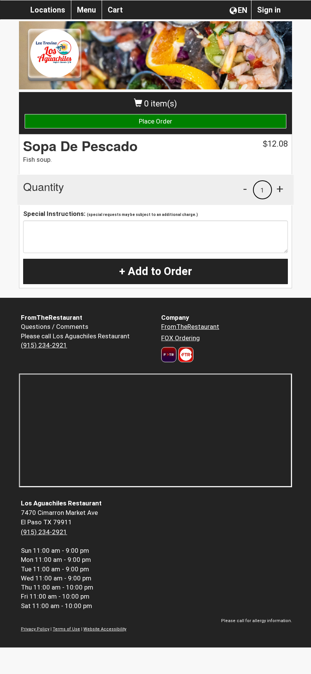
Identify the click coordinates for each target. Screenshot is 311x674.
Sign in (269, 9)
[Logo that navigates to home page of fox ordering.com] (184, 354)
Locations (47, 9)
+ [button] (279, 188)
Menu (86, 9)
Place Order (155, 121)
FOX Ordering (180, 338)
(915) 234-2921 (44, 345)
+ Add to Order (155, 271)
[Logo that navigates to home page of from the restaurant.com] (168, 354)
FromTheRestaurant (190, 326)
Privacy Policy (35, 629)
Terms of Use (66, 629)
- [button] (245, 188)
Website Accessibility (104, 629)
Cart (115, 9)
